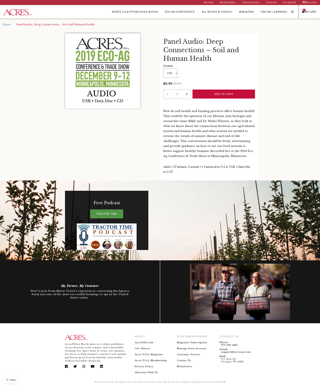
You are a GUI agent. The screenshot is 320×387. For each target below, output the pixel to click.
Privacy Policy (144, 366)
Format (168, 65)
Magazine (246, 11)
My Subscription (228, 2)
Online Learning (274, 11)
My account (311, 2)
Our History (142, 348)
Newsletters (184, 366)
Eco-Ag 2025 (289, 2)
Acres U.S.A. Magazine (149, 354)
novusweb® (218, 382)
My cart (310, 11)
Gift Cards (209, 2)
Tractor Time (106, 213)
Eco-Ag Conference (180, 11)
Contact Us (271, 2)
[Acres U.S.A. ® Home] (18, 11)
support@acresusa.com (236, 352)
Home (6, 24)
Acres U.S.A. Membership (151, 360)
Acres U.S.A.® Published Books (135, 11)
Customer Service (250, 2)
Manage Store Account (191, 348)
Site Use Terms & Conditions (175, 382)
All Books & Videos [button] (216, 11)
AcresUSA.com (144, 342)
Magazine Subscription (192, 342)
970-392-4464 (229, 345)
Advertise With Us (146, 372)
